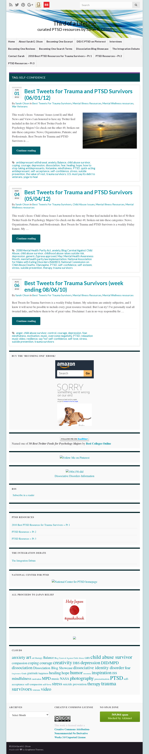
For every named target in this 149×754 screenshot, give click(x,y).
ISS (114, 673)
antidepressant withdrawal (31, 162)
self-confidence (60, 171)
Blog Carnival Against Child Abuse (69, 658)
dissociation (53, 165)
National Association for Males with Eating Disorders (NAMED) (52, 261)
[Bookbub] (46, 4)
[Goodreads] (38, 4)
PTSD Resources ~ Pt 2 (109, 56)
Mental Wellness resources (118, 103)
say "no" (43, 338)
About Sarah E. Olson (31, 41)
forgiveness (16, 673)
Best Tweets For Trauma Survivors (52, 103)
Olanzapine (42, 264)
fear (63, 165)
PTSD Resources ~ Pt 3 (21, 63)
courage (26, 165)
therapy (47, 267)
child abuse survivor (78, 162)
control (52, 332)
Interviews (116, 41)
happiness (43, 673)
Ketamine (51, 168)
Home (11, 41)
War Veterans (20, 106)
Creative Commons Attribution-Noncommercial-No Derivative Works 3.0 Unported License (72, 733)
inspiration (102, 672)
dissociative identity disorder (98, 667)
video (46, 689)
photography (82, 678)
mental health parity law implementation (44, 259)
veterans (36, 689)
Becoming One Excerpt (60, 41)
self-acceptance (40, 171)
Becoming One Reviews (21, 48)
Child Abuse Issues (84, 204)
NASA (64, 678)
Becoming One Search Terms (55, 48)
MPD (46, 678)
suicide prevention (31, 267)
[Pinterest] (23, 4)
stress (73, 171)
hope (79, 165)
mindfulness (65, 168)
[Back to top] (140, 745)
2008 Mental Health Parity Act (33, 250)
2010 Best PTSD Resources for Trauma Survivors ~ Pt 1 (60, 56)
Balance (61, 162)
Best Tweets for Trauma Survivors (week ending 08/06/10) (73, 286)
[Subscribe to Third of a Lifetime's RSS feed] (11, 4)
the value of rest (35, 174)
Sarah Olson (22, 103)
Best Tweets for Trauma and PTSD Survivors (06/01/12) (78, 94)
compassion (19, 663)
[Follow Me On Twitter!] (17, 4)
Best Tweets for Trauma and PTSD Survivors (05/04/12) (78, 195)
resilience (32, 338)
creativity (62, 662)
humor (76, 672)
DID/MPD (110, 662)
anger (19, 332)
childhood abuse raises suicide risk (64, 253)
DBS (76, 663)
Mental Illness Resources (87, 103)
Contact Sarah (16, 56)
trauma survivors (56, 174)
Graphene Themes (34, 749)
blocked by (120, 716)
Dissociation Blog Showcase (92, 48)
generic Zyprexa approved (41, 256)
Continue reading (26, 150)
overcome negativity (60, 335)
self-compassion (33, 684)
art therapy (37, 658)
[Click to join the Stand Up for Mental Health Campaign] (74, 471)
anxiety (52, 162)
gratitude (32, 673)
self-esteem (85, 264)
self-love (73, 338)
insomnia (87, 673)
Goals (24, 673)
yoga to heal (30, 176)
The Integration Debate (126, 48)
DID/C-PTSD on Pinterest (91, 41)
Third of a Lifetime (74, 23)
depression (38, 165)
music (44, 335)
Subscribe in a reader (23, 495)
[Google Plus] (30, 4)
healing (71, 165)
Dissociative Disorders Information (74, 476)
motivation (33, 335)
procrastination (101, 679)
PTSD (76, 168)
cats (87, 657)
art (28, 657)
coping (16, 165)
